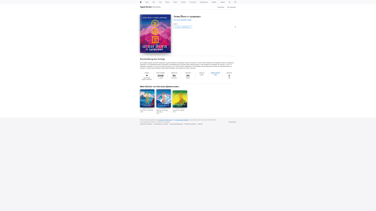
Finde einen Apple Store (165, 120)
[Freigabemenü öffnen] (235, 27)
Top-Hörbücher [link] (231, 7)
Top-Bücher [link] (220, 7)
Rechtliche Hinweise (190, 124)
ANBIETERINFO (215, 73)
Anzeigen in (182, 27)
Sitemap (200, 124)
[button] (229, 2)
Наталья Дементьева (183, 20)
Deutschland (232, 122)
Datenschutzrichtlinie (146, 124)
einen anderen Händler (181, 120)
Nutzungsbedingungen (176, 124)
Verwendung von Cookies (161, 124)
